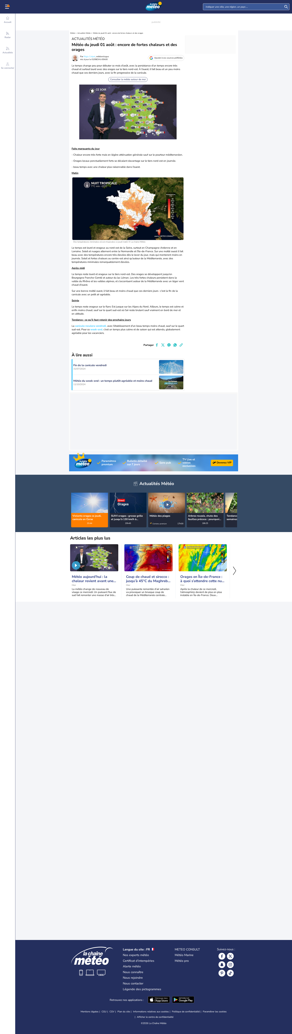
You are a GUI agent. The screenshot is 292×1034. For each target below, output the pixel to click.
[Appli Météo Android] (183, 1000)
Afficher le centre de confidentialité (155, 1017)
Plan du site (123, 1011)
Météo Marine (184, 955)
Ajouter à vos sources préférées (168, 57)
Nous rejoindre (133, 978)
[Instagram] (230, 964)
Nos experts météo (136, 955)
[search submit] (286, 6)
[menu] (7, 6)
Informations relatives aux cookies (151, 1011)
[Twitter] (230, 956)
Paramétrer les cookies (215, 1011)
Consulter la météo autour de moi (128, 79)
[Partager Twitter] (163, 345)
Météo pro (182, 961)
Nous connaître (133, 972)
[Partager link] (181, 345)
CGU (104, 1011)
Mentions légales (90, 1011)
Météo (72, 33)
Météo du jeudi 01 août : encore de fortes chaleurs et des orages (118, 33)
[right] (234, 503)
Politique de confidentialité (186, 1011)
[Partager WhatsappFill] (175, 345)
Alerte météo (132, 966)
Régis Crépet (89, 56)
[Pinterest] (221, 973)
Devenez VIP (224, 462)
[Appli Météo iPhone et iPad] (159, 1000)
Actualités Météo (84, 33)
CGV (112, 1011)
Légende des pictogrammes (142, 989)
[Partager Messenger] (169, 345)
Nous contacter (133, 983)
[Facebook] (221, 956)
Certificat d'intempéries (138, 961)
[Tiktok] (230, 973)
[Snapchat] (221, 964)
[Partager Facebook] (157, 345)
